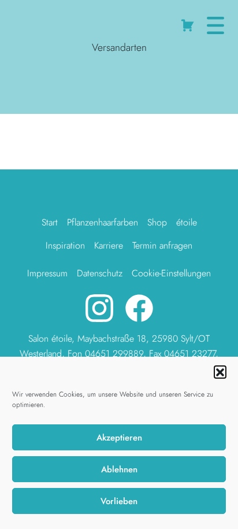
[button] (220, 372)
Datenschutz (99, 273)
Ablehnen (119, 469)
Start (50, 222)
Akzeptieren (119, 437)
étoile (186, 222)
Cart (189, 23)
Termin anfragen (162, 245)
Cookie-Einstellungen (171, 273)
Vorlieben (119, 501)
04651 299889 (114, 353)
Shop (157, 222)
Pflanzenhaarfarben (102, 222)
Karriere (108, 245)
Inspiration (65, 245)
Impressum (47, 273)
